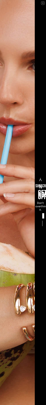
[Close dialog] (43, 3)
